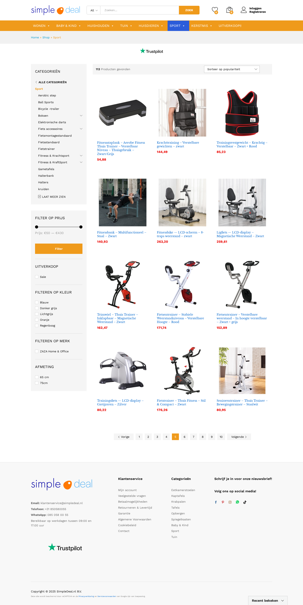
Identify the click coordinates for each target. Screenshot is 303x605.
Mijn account (127, 490)
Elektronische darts (52, 122)
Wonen (39, 26)
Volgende (238, 436)
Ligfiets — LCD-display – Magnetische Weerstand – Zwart (240, 234)
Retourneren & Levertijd (135, 507)
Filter (59, 248)
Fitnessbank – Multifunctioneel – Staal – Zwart (121, 234)
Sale (43, 276)
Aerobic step (47, 95)
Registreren (257, 11)
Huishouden (98, 26)
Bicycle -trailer (48, 108)
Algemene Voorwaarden (134, 519)
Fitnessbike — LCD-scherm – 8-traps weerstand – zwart (180, 234)
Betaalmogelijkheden (132, 501)
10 (221, 436)
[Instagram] (230, 502)
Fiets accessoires (50, 128)
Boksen (43, 115)
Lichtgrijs (46, 314)
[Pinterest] (222, 502)
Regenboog (47, 325)
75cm (44, 383)
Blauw (44, 302)
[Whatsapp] (237, 502)
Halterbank (46, 175)
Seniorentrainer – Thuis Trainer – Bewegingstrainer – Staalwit (242, 402)
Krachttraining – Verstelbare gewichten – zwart (178, 144)
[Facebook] (215, 502)
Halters (43, 182)
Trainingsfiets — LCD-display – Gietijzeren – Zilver (120, 402)
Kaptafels (178, 495)
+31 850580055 (55, 509)
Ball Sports (46, 102)
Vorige (124, 436)
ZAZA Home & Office (54, 351)
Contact (123, 531)
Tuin (124, 26)
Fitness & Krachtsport (53, 155)
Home (35, 37)
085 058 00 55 (57, 514)
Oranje (44, 319)
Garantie (124, 513)
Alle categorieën (53, 82)
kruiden (43, 189)
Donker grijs (48, 308)
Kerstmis (199, 26)
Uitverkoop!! (230, 26)
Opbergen (178, 513)
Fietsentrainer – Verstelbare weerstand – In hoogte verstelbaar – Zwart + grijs (242, 318)
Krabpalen (178, 501)
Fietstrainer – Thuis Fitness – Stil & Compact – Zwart (181, 402)
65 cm (44, 377)
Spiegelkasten (181, 519)
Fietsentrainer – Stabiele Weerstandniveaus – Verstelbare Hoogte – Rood (180, 318)
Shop (46, 37)
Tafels (175, 507)
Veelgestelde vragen (132, 495)
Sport (175, 26)
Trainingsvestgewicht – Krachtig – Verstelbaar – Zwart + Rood (242, 144)
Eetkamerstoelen (183, 490)
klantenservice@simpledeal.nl (62, 503)
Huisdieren (149, 26)
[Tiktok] (245, 502)
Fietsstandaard (49, 142)
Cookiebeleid (127, 525)
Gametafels (46, 169)
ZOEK (189, 10)
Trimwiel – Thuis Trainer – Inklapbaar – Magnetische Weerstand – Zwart (117, 318)
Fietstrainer (46, 148)
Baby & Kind (66, 26)
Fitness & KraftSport (52, 162)
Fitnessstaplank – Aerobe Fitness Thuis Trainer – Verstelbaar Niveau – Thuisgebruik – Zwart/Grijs (121, 148)
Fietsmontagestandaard (55, 135)
